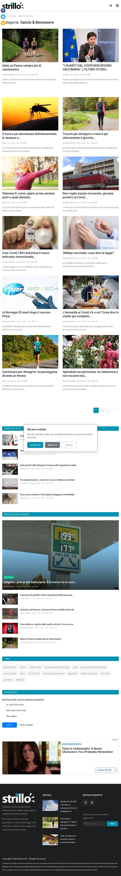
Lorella (65, 74)
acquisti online (9, 673)
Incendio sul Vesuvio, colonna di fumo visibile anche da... (48, 609)
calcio (22, 673)
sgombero (8, 679)
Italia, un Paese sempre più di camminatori (21, 67)
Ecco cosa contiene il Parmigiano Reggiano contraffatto (47, 494)
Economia (9, 577)
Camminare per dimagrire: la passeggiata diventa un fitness (29, 373)
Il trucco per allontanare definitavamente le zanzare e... (29, 136)
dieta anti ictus (9, 667)
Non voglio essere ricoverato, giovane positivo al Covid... (88, 195)
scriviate (89, 867)
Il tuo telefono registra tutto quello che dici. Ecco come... (47, 624)
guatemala (73, 673)
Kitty (4, 143)
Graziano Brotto (8, 74)
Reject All (52, 445)
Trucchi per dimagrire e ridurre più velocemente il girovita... (85, 136)
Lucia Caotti (25, 598)
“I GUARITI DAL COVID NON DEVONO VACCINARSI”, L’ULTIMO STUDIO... (87, 67)
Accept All (35, 445)
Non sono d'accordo (16, 710)
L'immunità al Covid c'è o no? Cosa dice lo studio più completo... (91, 314)
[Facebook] (3, 10)
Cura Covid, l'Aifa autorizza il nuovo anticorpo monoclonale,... (26, 255)
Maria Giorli (25, 498)
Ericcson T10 (33, 673)
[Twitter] (3, 16)
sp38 (75, 667)
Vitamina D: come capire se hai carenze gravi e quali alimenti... (28, 195)
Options (69, 445)
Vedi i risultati (26, 724)
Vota (9, 725)
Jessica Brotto (25, 454)
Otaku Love (24, 468)
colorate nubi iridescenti (53, 673)
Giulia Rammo (9, 586)
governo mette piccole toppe (93, 667)
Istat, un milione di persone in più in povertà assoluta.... (68, 839)
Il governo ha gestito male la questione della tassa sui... (47, 595)
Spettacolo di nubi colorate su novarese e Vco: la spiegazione (68, 806)
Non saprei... (12, 716)
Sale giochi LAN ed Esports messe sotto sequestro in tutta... (49, 465)
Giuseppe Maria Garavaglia (57, 667)
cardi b (23, 667)
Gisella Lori (24, 483)
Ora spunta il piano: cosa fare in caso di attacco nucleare (47, 480)
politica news (35, 667)
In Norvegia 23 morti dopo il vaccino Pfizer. (26, 314)
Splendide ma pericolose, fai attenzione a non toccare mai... (90, 373)
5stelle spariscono (89, 673)
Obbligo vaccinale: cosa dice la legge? (88, 253)
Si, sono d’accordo (15, 704)
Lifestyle (13, 16)
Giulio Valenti (25, 613)
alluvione (20, 679)
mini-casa (105, 673)
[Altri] (3, 23)
